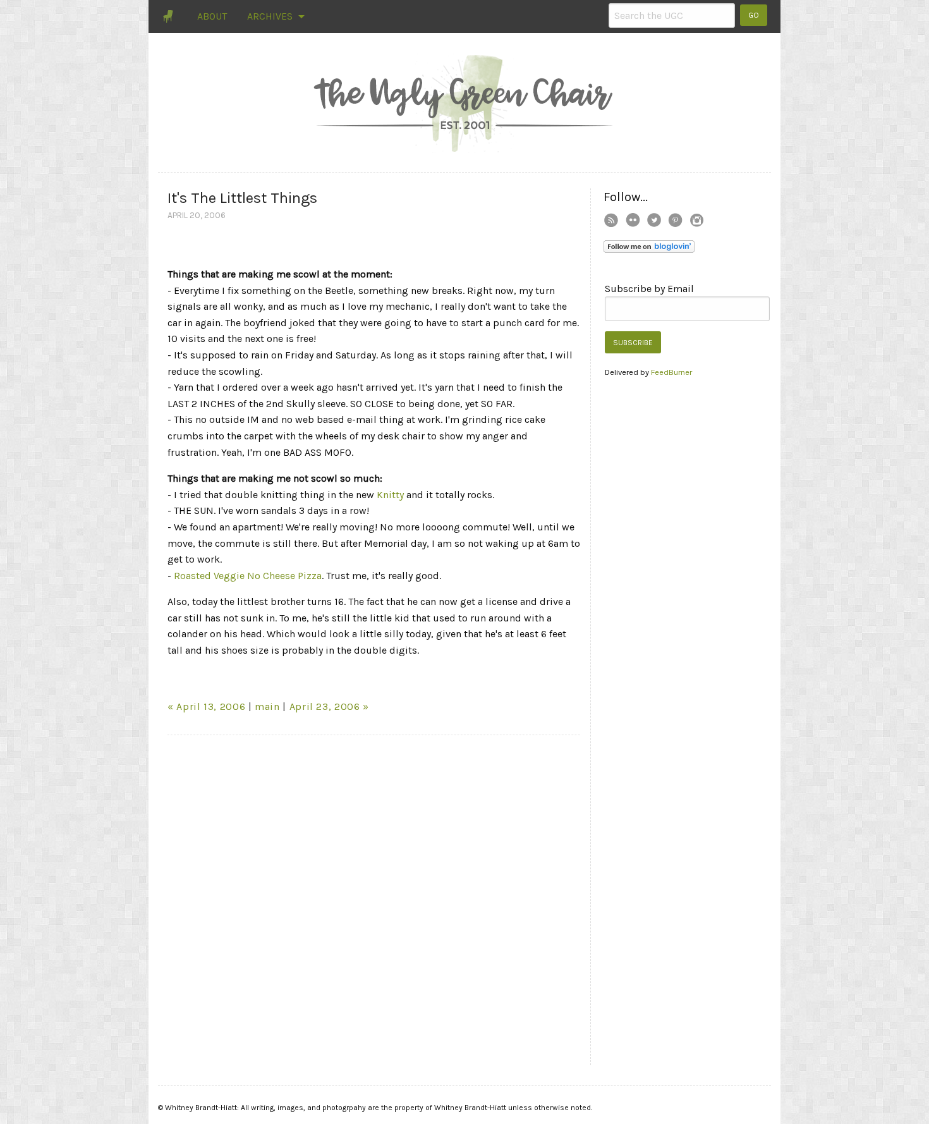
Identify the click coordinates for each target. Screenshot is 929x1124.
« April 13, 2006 (206, 706)
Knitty (390, 495)
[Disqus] (374, 903)
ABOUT (212, 16)
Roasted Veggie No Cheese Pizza (248, 576)
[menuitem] (169, 16)
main (267, 706)
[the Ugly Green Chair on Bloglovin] (649, 246)
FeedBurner (671, 372)
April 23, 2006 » (329, 706)
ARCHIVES (270, 16)
